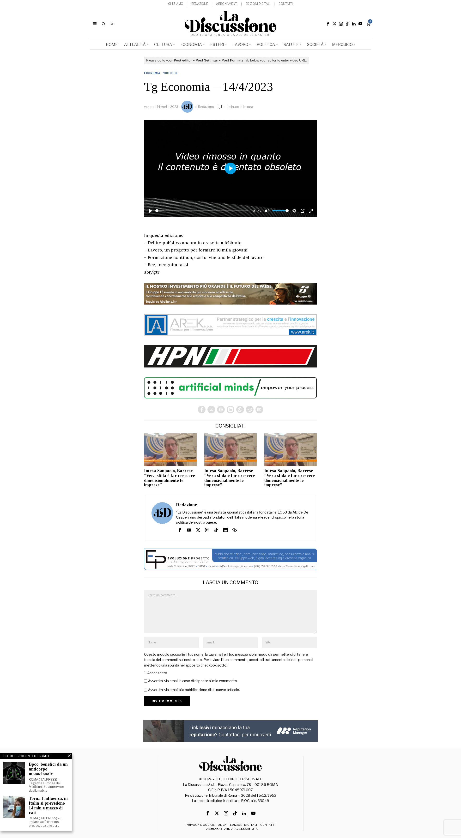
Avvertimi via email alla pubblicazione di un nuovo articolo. (194, 690)
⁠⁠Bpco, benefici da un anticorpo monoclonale (48, 769)
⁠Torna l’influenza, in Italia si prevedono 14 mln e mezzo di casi (48, 805)
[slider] (201, 210)
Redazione (206, 107)
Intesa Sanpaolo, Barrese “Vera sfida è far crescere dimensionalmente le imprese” (169, 478)
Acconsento (157, 673)
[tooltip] (328, 24)
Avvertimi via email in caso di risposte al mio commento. (193, 681)
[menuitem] (175, 4)
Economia (152, 73)
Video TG (170, 73)
